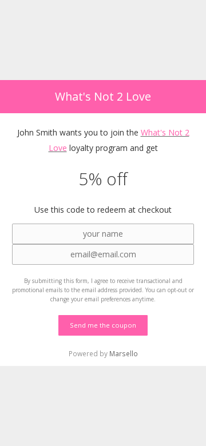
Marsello (123, 353)
